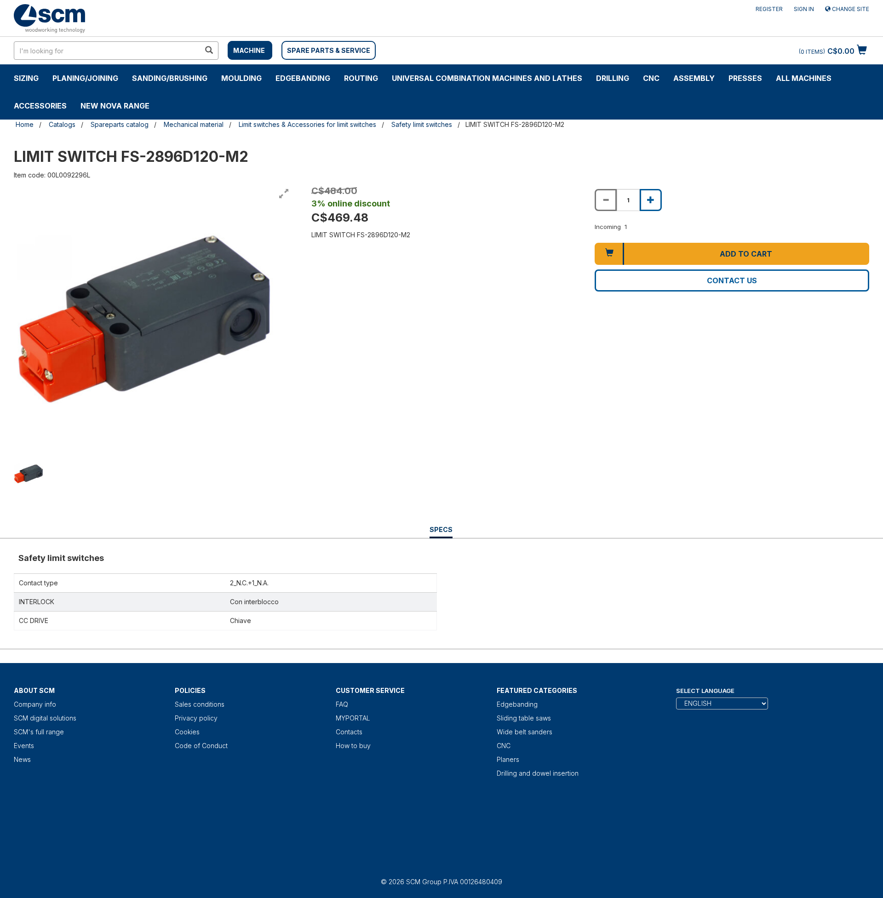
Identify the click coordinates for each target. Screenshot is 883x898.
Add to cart (746, 253)
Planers (508, 759)
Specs (441, 531)
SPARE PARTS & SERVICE (328, 50)
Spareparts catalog (120, 124)
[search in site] (209, 51)
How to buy (353, 745)
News (22, 759)
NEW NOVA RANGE (114, 105)
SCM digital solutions (45, 718)
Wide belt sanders (524, 732)
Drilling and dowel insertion (538, 773)
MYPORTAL (353, 718)
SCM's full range (39, 732)
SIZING (26, 78)
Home (25, 124)
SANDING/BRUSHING (169, 78)
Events (24, 745)
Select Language (705, 690)
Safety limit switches (421, 124)
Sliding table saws (524, 718)
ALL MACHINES (803, 78)
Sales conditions (199, 704)
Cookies (187, 732)
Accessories (40, 105)
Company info (35, 704)
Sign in (804, 9)
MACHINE (249, 50)
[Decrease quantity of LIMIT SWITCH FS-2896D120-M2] (606, 200)
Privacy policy (196, 718)
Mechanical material (194, 124)
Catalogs (62, 124)
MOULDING (241, 78)
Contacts (349, 732)
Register (769, 9)
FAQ (342, 704)
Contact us (732, 280)
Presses (745, 78)
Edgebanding (302, 78)
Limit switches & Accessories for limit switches (307, 124)
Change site (850, 9)
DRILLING (612, 78)
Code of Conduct (201, 745)
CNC (651, 78)
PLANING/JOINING (85, 78)
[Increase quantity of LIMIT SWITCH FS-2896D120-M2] (651, 200)
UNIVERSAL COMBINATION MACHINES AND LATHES (487, 78)
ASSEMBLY (694, 78)
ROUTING (361, 78)
